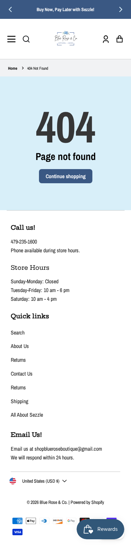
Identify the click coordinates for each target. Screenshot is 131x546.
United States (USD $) (40, 481)
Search (18, 332)
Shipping (19, 401)
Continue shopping (66, 176)
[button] (26, 39)
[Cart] (118, 39)
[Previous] (10, 9)
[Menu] (13, 39)
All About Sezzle (27, 414)
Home (12, 68)
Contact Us (22, 373)
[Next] (120, 9)
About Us (20, 346)
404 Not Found (37, 68)
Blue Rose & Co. (54, 502)
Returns (18, 359)
